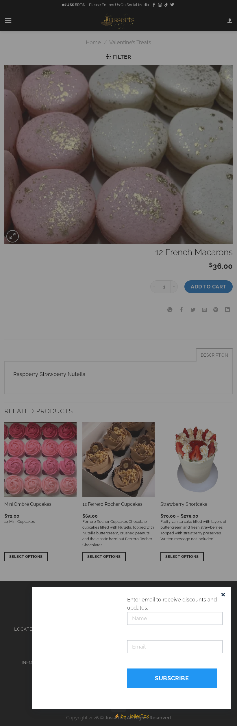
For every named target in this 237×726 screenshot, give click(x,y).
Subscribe (172, 678)
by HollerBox (134, 716)
